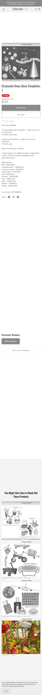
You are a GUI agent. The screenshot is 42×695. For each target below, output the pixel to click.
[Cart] (40, 9)
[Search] (36, 9)
